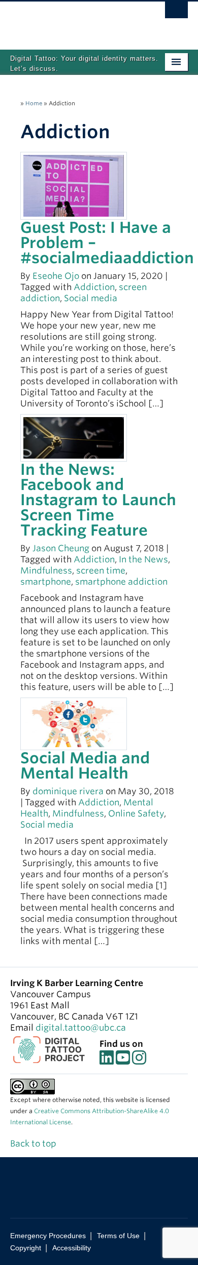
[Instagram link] (139, 1060)
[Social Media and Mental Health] (73, 723)
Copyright (25, 1248)
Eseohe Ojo (55, 276)
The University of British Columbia (72, 21)
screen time (100, 570)
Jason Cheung (60, 548)
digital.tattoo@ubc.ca (81, 1028)
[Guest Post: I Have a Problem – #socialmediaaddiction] (73, 185)
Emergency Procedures (48, 1236)
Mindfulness (46, 570)
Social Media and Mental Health (85, 765)
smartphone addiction (121, 582)
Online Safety (136, 813)
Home (33, 103)
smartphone (45, 582)
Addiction (94, 287)
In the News (143, 559)
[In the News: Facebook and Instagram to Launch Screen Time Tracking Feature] (73, 437)
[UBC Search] (176, 13)
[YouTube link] (123, 1060)
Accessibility (71, 1248)
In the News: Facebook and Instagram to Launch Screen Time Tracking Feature (98, 499)
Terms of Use (118, 1236)
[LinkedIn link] (107, 1060)
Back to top (34, 1143)
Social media (90, 298)
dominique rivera (68, 791)
